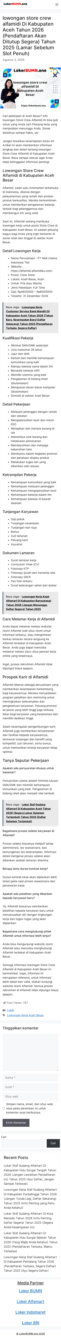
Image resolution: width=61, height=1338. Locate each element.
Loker (10, 1010)
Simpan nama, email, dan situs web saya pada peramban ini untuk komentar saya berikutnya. (29, 1108)
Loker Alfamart (30, 1301)
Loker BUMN (30, 1290)
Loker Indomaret (30, 1312)
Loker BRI (30, 1322)
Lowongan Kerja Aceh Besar (25, 1015)
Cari (3, 1137)
